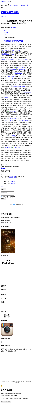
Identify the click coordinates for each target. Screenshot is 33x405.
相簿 (5, 30)
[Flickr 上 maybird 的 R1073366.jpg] (11, 111)
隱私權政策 (28, 381)
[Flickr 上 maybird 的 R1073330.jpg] (14, 59)
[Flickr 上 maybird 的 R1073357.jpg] (19, 67)
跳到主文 (3, 16)
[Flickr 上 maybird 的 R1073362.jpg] (11, 76)
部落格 (6, 32)
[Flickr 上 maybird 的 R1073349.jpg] (27, 92)
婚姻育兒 (13, 27)
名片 (5, 34)
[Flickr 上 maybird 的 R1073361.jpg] (18, 73)
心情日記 (13, 181)
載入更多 (3, 189)
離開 (9, 401)
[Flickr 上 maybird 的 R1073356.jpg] (5, 59)
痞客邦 (11, 177)
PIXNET (7, 381)
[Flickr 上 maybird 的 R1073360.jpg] (20, 69)
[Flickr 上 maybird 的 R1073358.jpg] (11, 69)
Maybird (3, 168)
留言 (15, 177)
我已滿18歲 (4, 401)
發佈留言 (3, 198)
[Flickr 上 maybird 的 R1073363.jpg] (23, 76)
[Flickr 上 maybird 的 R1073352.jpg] (11, 118)
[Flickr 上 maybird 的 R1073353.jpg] (9, 120)
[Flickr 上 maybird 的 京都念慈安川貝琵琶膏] (18, 86)
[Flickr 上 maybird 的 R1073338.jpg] (16, 147)
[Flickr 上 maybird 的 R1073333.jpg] (22, 59)
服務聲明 (17, 382)
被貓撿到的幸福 (10, 12)
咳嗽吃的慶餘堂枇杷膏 (13, 41)
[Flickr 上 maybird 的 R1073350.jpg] (8, 97)
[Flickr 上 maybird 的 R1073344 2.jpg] (15, 50)
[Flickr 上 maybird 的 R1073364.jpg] (9, 78)
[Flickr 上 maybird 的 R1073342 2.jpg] (5, 54)
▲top (2, 186)
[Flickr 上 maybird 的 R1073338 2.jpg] (7, 147)
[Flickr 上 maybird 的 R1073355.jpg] (11, 135)
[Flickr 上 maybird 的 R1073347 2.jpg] (5, 50)
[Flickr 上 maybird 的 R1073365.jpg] (23, 120)
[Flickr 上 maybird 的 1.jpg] (12, 54)
